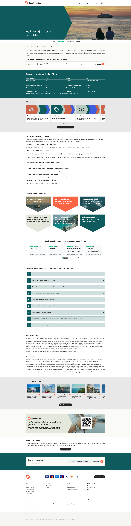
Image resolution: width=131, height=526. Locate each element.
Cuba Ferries (90, 501)
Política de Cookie (70, 501)
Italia (38, 46)
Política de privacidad (71, 503)
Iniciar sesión (69, 485)
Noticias (27, 503)
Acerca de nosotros (30, 501)
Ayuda (88, 489)
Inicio (27, 46)
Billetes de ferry (29, 493)
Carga (47, 487)
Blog (88, 485)
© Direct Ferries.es (29, 516)
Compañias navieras (30, 487)
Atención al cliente (91, 487)
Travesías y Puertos (30, 489)
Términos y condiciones (72, 504)
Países (27, 485)
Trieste (44, 46)
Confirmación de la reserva (72, 489)
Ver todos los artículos (65, 404)
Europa (33, 46)
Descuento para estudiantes (32, 506)
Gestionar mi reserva (71, 487)
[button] (66, 274)
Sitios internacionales (30, 504)
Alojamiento (48, 485)
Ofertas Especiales (30, 491)
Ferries (88, 503)
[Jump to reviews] (65, 41)
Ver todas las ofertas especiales (65, 127)
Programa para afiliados (51, 501)
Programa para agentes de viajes (53, 503)
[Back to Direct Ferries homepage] (33, 3)
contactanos (73, 519)
